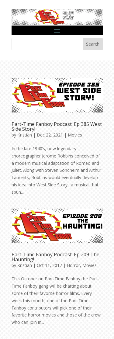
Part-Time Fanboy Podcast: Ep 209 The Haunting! (55, 257)
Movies (75, 135)
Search (92, 44)
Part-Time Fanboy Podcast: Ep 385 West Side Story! (57, 126)
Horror (73, 265)
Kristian (24, 135)
